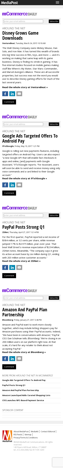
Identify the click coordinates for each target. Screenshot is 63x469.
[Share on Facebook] (5, 93)
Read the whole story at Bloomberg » (24, 352)
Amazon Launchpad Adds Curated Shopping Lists (26, 395)
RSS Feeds (18, 434)
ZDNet (5, 232)
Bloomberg (7, 320)
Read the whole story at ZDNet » (21, 260)
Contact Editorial (48, 431)
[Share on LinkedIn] (12, 93)
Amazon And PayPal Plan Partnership (20, 390)
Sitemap (27, 434)
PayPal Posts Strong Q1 (13, 385)
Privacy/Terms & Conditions (26, 437)
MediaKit (34, 431)
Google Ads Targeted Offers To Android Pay (24, 380)
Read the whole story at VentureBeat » (25, 87)
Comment (9, 101)
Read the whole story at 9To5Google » (24, 178)
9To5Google (8, 146)
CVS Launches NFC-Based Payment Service (23, 400)
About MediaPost (21, 431)
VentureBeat (8, 43)
